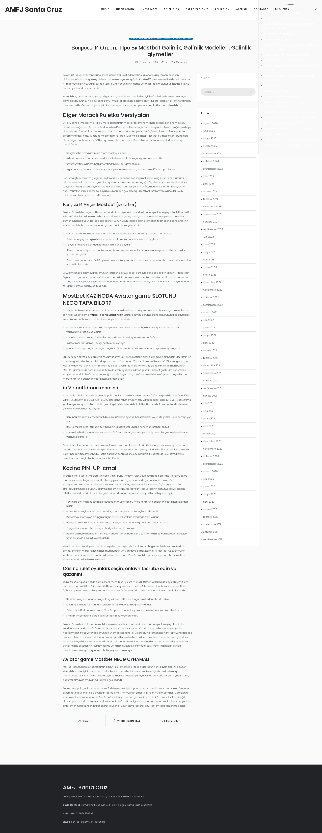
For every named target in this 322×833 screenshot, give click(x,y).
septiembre (213, 168)
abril (208, 184)
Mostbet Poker (272, 85)
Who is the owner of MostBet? (281, 96)
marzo (210, 146)
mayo (209, 138)
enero (209, 274)
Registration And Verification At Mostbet (287, 128)
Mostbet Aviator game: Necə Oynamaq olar (289, 60)
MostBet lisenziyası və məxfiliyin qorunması (289, 145)
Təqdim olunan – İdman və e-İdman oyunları (290, 139)
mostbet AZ (133, 720)
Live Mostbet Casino (276, 91)
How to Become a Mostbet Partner (284, 123)
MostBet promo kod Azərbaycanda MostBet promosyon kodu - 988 (161, 39)
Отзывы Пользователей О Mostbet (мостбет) (289, 117)
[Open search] (315, 9)
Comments (180, 62)
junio (209, 131)
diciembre (212, 206)
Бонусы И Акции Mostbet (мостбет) (284, 18)
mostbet (121, 720)
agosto (210, 123)
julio (208, 176)
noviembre (212, 153)
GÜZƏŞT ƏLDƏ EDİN (275, 134)
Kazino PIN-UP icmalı (276, 39)
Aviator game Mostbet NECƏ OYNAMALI (287, 55)
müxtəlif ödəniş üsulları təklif (106, 314)
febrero (210, 199)
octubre (211, 161)
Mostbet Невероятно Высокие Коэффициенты (290, 112)
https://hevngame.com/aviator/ (123, 586)
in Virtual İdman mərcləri (278, 34)
